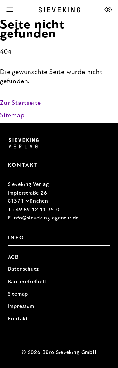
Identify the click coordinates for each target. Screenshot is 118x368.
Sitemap (12, 115)
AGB (13, 257)
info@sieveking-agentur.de (45, 218)
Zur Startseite (20, 102)
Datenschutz (23, 269)
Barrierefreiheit (27, 281)
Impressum (21, 306)
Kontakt (18, 318)
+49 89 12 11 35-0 (36, 209)
